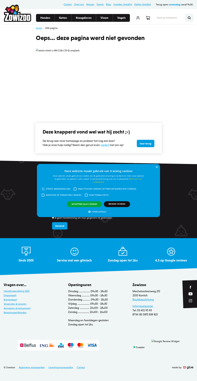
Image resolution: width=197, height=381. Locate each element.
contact (105, 145)
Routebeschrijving (143, 299)
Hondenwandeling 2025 (17, 291)
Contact (68, 4)
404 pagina (51, 28)
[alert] (98, 190)
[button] (98, 211)
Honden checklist (122, 4)
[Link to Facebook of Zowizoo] (190, 287)
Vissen (104, 17)
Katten (63, 17)
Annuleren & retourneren (17, 308)
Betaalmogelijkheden (15, 312)
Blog (108, 4)
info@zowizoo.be (143, 306)
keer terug (145, 143)
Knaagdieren (84, 17)
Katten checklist (142, 4)
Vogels (121, 17)
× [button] (156, 167)
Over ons (79, 4)
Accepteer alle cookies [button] (84, 204)
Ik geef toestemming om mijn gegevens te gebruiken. (84, 217)
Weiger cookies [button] (117, 204)
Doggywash (10, 295)
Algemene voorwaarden (32, 367)
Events (100, 4)
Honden (45, 17)
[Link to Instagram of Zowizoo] (190, 300)
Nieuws (90, 4)
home (39, 28)
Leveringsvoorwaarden (60, 367)
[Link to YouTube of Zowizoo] (191, 294)
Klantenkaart (10, 299)
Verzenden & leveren (15, 304)
